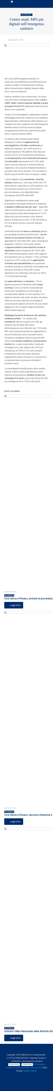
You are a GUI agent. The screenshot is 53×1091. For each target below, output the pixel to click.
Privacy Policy (14, 1064)
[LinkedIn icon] (27, 1075)
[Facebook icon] (19, 1075)
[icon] (33, 1075)
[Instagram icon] (30, 1075)
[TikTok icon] (36, 1075)
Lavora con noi (34, 1067)
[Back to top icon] (26, 1049)
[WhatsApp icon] (17, 1075)
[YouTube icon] (25, 1075)
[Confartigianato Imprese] (26, 4)
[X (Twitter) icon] (22, 1075)
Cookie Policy (27, 1064)
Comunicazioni (20, 1067)
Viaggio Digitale (30, 1071)
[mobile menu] (49, 4)
